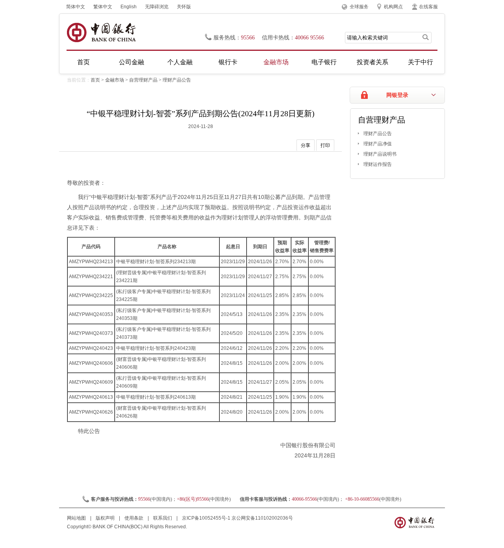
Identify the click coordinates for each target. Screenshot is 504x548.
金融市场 (276, 62)
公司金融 (131, 62)
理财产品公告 (177, 80)
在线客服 (428, 6)
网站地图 (77, 518)
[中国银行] (101, 32)
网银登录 (397, 95)
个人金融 (180, 62)
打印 (325, 145)
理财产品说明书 (380, 154)
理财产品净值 (377, 144)
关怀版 (184, 6)
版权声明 (106, 518)
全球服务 (359, 6)
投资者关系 (372, 62)
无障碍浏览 (157, 6)
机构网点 (393, 6)
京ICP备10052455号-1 (206, 518)
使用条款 (134, 518)
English (128, 6)
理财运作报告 (377, 164)
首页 (83, 62)
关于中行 (420, 62)
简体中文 (75, 6)
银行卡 (228, 62)
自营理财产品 (143, 80)
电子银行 (324, 62)
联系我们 (163, 518)
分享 (305, 145)
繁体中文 (102, 6)
